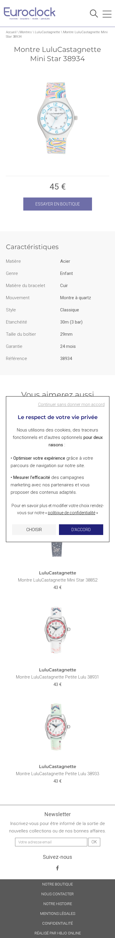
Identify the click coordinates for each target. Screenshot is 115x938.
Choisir (34, 529)
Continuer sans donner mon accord (71, 404)
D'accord (81, 529)
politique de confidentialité (71, 512)
